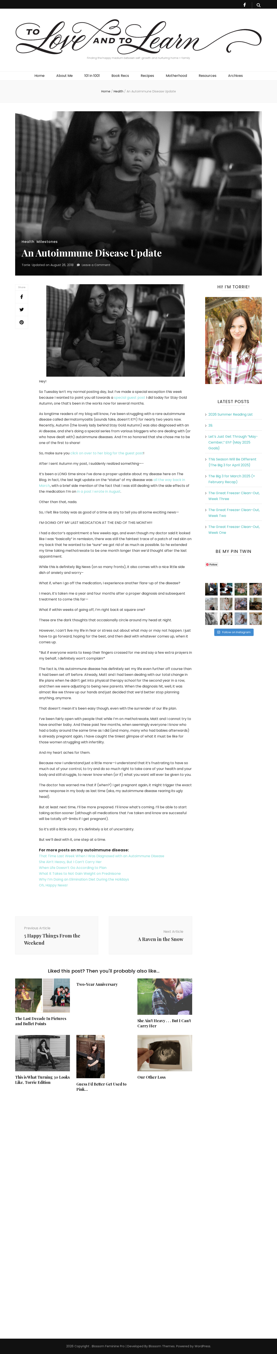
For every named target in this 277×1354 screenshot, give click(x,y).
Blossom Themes (161, 1346)
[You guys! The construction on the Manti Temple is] (211, 604)
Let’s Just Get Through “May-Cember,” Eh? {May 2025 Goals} (233, 442)
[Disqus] (103, 1152)
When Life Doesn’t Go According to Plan (72, 867)
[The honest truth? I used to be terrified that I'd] (226, 618)
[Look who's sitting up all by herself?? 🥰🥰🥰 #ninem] (226, 604)
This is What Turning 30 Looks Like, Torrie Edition (42, 1080)
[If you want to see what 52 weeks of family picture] (241, 604)
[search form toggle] (259, 5)
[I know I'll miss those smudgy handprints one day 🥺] (211, 589)
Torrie (26, 265)
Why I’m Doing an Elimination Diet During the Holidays (84, 879)
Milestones (47, 241)
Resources (207, 75)
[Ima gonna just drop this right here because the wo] (211, 618)
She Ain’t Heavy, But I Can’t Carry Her (70, 861)
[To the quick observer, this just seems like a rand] (255, 604)
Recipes (147, 75)
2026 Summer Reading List (230, 414)
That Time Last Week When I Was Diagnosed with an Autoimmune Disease (101, 856)
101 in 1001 (92, 75)
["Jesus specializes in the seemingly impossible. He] (241, 589)
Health (28, 241)
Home (39, 75)
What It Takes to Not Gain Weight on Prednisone (80, 873)
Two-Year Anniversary (97, 984)
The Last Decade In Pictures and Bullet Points (40, 1021)
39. (210, 425)
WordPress (202, 1346)
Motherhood (176, 75)
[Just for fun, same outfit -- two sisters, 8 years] (255, 589)
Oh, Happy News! (53, 885)
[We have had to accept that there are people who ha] (226, 589)
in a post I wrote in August (99, 491)
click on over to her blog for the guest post (106, 453)
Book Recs (120, 75)
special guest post (129, 397)
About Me (64, 75)
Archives (235, 75)
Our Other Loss (151, 1077)
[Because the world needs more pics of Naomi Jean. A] (255, 618)
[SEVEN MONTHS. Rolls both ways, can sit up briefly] (241, 618)
